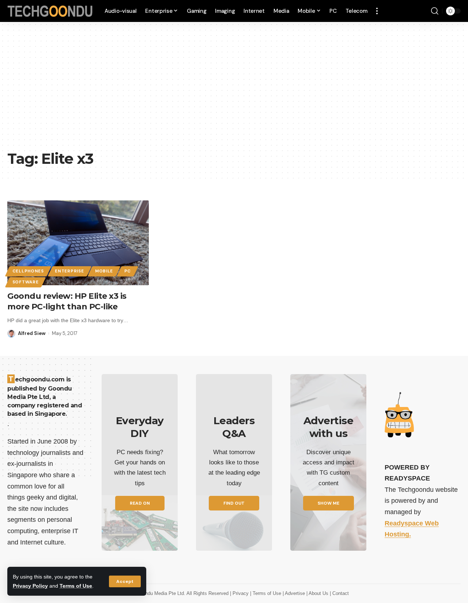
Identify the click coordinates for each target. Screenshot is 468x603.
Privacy (241, 593)
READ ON (140, 503)
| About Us (318, 593)
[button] (125, 581)
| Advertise (294, 593)
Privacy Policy (30, 586)
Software (25, 282)
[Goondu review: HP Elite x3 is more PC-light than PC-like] (78, 242)
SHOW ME (328, 503)
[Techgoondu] (50, 11)
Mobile (104, 271)
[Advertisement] (234, 91)
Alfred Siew (32, 333)
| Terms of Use (266, 593)
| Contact (339, 593)
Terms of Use (76, 586)
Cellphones (28, 271)
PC (127, 271)
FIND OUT (234, 503)
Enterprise (69, 271)
